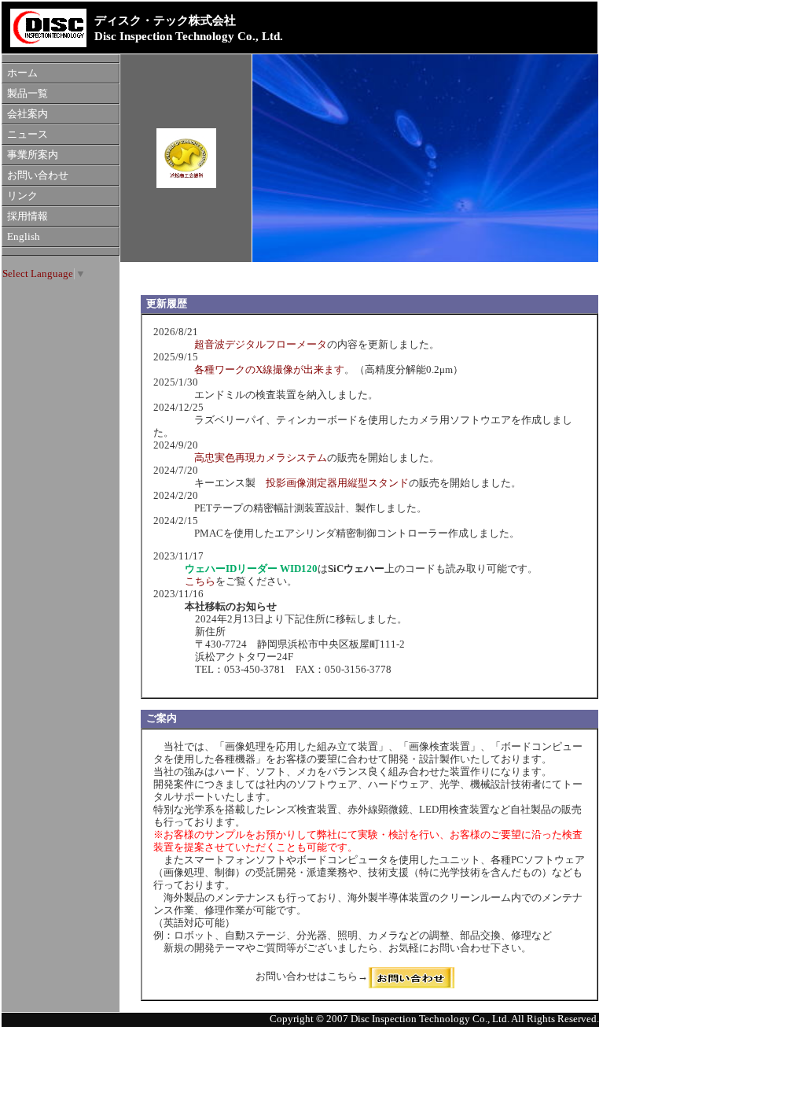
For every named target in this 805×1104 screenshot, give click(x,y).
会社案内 (27, 114)
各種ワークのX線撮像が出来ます (264, 369)
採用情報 (27, 216)
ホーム (22, 73)
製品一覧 (27, 93)
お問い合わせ (37, 175)
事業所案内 (32, 155)
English (23, 236)
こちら (200, 581)
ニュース (27, 134)
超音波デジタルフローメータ (260, 344)
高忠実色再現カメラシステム (260, 457)
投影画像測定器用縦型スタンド (337, 483)
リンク (22, 195)
